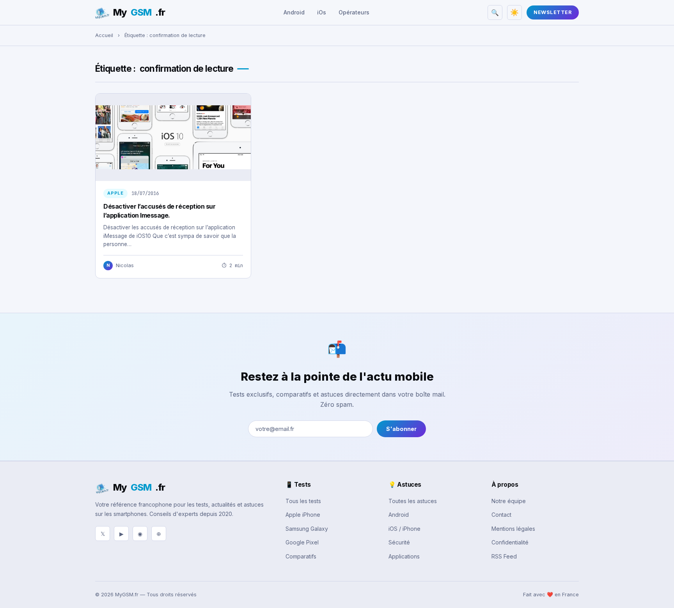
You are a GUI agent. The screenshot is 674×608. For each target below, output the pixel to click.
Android (294, 12)
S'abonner (401, 428)
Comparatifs (301, 556)
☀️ (514, 12)
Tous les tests (303, 501)
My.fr (139, 12)
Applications (404, 556)
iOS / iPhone (404, 528)
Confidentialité (510, 542)
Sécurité (399, 542)
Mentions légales (513, 528)
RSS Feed (504, 556)
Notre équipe (508, 501)
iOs (321, 12)
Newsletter (553, 12)
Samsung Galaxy (307, 528)
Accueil (104, 35)
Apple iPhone (303, 514)
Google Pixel (302, 542)
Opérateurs (354, 12)
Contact (501, 514)
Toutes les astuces (412, 501)
